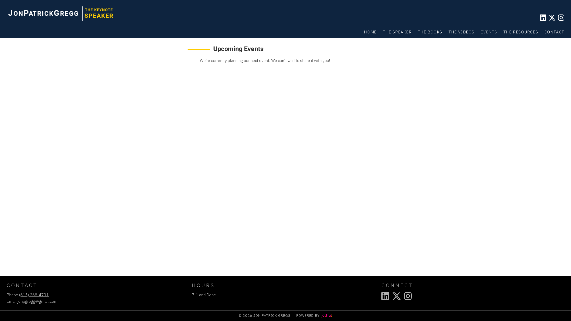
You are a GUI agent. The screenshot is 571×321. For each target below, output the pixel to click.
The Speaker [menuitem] (397, 32)
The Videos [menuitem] (461, 32)
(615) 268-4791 (34, 294)
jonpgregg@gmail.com (37, 301)
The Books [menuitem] (430, 32)
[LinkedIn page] (543, 17)
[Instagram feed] (561, 17)
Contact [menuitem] (554, 32)
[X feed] (552, 17)
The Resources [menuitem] (520, 32)
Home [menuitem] (370, 32)
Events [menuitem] (489, 32)
